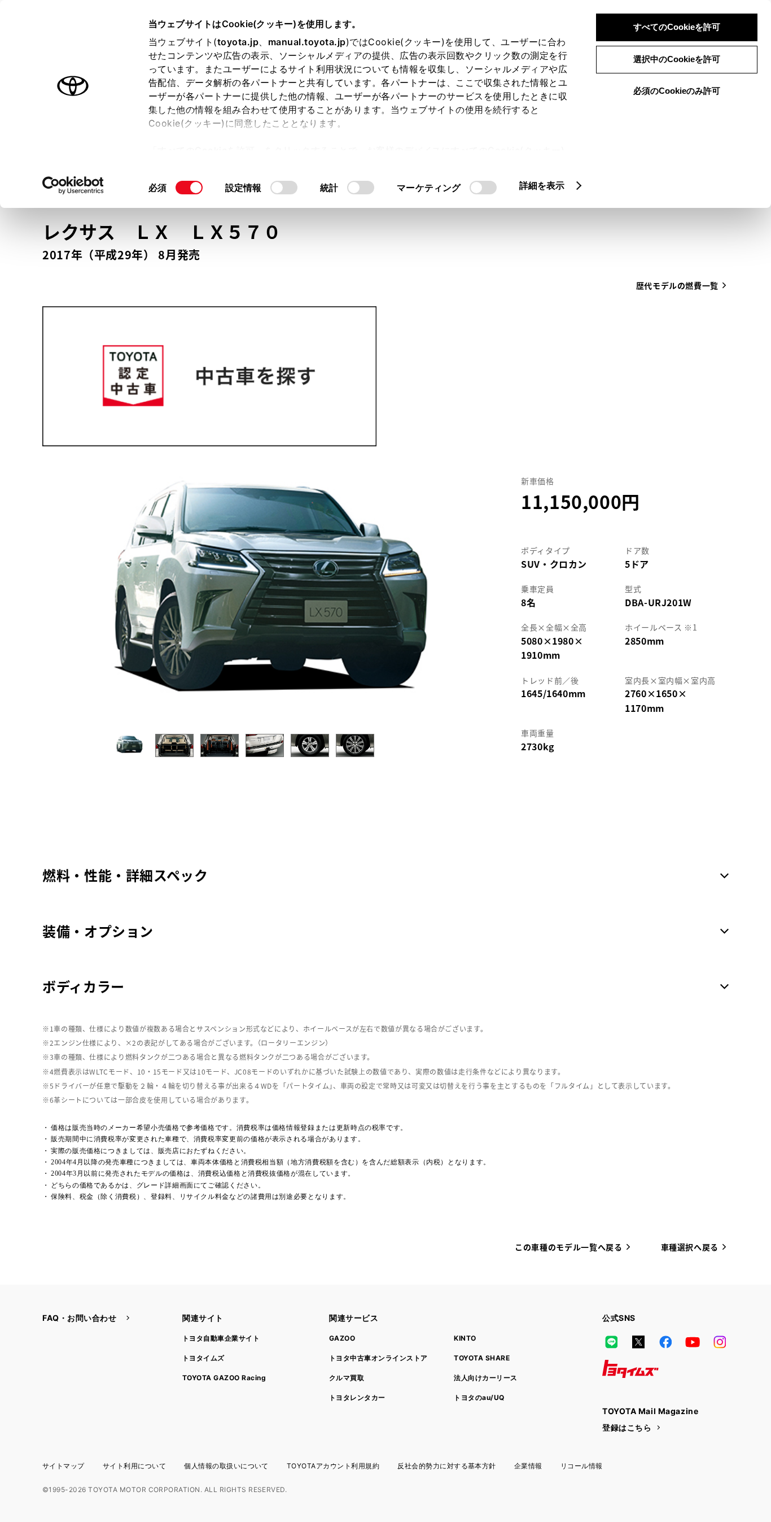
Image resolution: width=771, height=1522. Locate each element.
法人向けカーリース (485, 1377)
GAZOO (342, 1338)
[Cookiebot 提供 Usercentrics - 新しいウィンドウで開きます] (73, 185)
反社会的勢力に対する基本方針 (446, 1466)
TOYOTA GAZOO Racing (224, 1377)
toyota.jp (238, 41)
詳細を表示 (542, 185)
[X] (638, 1342)
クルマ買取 (346, 1377)
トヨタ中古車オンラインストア (378, 1358)
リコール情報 (581, 1466)
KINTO (465, 1338)
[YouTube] (693, 1342)
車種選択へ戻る (690, 1247)
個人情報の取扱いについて (226, 1466)
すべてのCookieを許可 (676, 27)
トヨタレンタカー (357, 1397)
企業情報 (528, 1466)
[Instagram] (720, 1342)
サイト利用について (134, 1466)
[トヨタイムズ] (630, 1369)
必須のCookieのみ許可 (676, 90)
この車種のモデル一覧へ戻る (568, 1247)
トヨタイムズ (203, 1358)
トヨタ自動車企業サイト (221, 1338)
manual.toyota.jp (307, 41)
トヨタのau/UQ (479, 1397)
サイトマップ (63, 1466)
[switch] (283, 187)
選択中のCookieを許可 (676, 59)
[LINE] (611, 1342)
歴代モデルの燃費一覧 (677, 285)
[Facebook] (665, 1342)
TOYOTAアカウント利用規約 (333, 1466)
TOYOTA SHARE (482, 1358)
